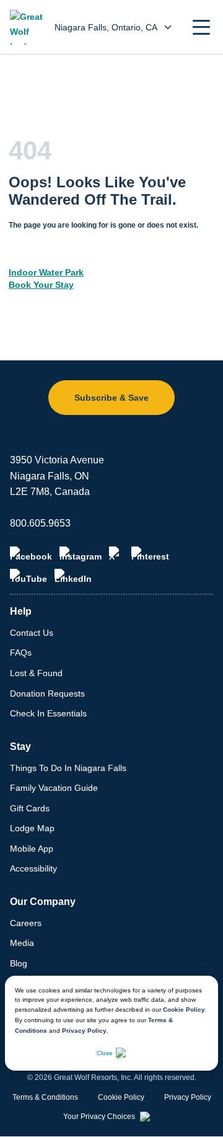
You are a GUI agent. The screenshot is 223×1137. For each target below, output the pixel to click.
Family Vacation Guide (54, 788)
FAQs (21, 653)
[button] (201, 27)
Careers (26, 923)
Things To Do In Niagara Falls (68, 768)
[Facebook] (31, 553)
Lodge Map (32, 828)
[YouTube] (28, 576)
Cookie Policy (184, 1009)
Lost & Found (36, 673)
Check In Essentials (48, 713)
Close (105, 1053)
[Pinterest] (150, 553)
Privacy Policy (84, 1030)
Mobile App (31, 849)
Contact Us (31, 633)
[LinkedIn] (73, 576)
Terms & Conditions (45, 1097)
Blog (18, 963)
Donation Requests (47, 693)
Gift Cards (30, 808)
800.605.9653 (40, 523)
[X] (116, 553)
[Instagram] (80, 553)
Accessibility (33, 868)
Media (22, 943)
